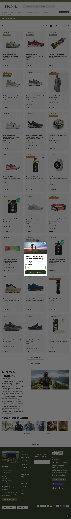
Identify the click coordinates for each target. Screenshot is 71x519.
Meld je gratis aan (35, 272)
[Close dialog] (45, 243)
